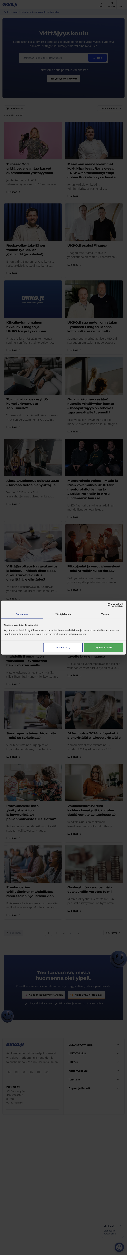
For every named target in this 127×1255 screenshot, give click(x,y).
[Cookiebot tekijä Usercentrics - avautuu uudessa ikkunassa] (109, 605)
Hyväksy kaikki (104, 647)
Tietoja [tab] (105, 614)
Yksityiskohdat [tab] (63, 614)
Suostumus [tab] (22, 614)
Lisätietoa (61, 647)
